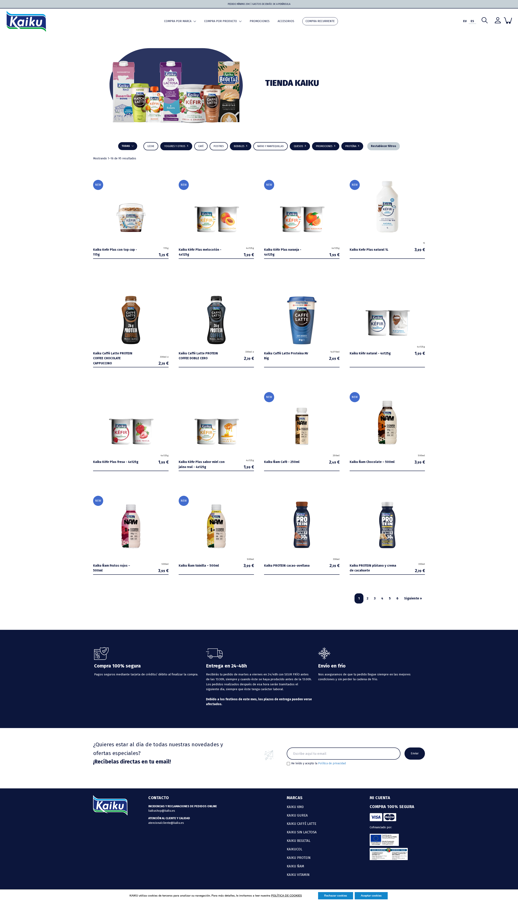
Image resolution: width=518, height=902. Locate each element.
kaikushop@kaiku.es (161, 810)
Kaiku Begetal (298, 841)
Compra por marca (177, 21)
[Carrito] (508, 20)
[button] (240, 146)
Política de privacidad (332, 763)
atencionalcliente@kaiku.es (166, 823)
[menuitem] (465, 21)
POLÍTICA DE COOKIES (286, 896)
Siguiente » (413, 598)
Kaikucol (294, 849)
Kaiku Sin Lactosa (302, 832)
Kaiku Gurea (297, 815)
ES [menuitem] (472, 21)
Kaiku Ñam (295, 866)
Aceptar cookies (371, 896)
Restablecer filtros (383, 146)
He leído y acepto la (318, 763)
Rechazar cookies (335, 896)
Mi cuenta (380, 797)
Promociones (260, 21)
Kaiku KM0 (295, 807)
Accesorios (286, 21)
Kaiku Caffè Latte (301, 824)
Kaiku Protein (299, 858)
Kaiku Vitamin (298, 875)
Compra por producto (220, 21)
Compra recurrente (320, 21)
